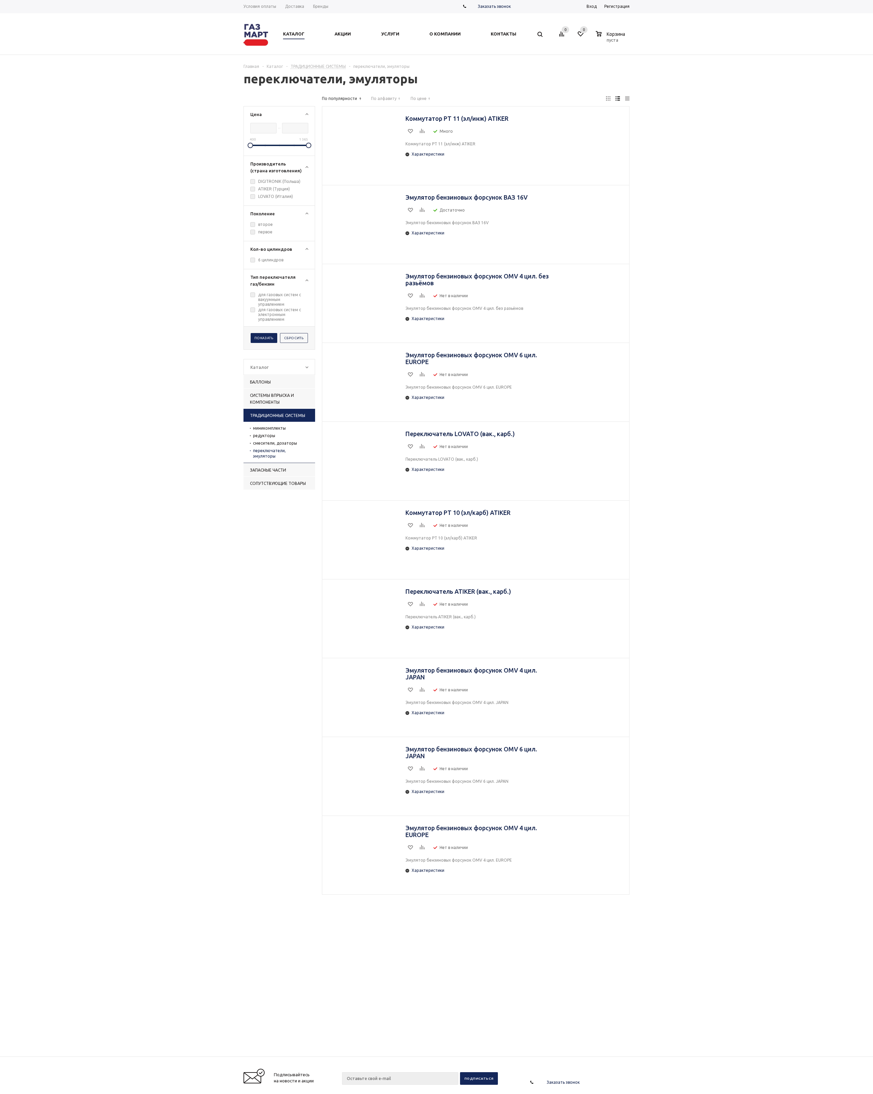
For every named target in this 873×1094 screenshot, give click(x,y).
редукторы (264, 435)
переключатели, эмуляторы (269, 453)
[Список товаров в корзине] (611, 39)
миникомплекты (269, 428)
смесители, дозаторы (275, 443)
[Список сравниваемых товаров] (563, 36)
